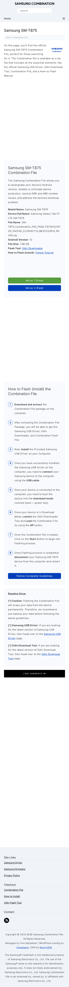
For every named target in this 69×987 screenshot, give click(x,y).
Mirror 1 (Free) (34, 280)
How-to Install (12, 896)
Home (8, 37)
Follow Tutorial (45, 252)
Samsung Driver (13, 862)
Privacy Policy (12, 875)
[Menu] (64, 18)
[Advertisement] (34, 117)
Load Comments (33, 673)
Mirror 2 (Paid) (34, 288)
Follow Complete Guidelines (34, 575)
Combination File (19, 37)
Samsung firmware (14, 869)
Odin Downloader (32, 248)
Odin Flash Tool (13, 902)
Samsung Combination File (34, 3)
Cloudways (22, 947)
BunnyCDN (46, 947)
